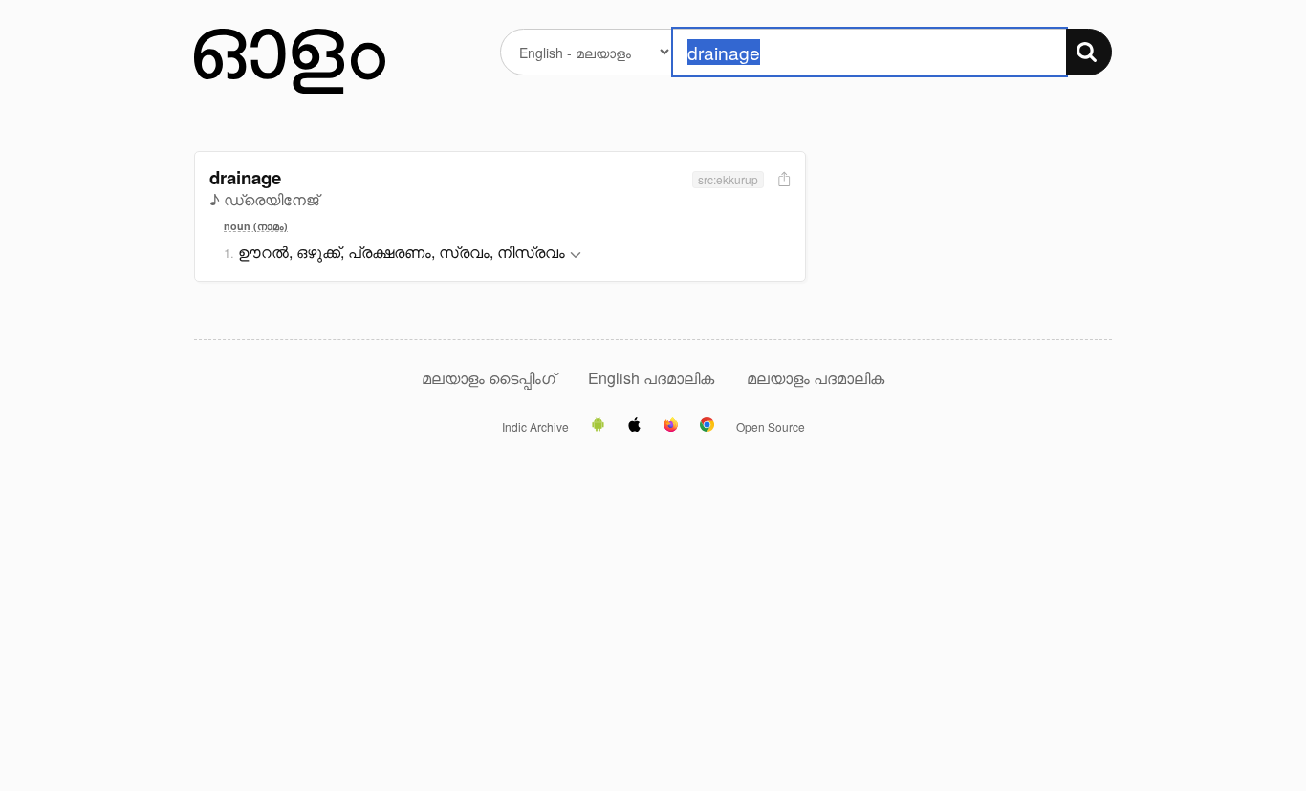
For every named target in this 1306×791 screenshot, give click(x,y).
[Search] (1089, 52)
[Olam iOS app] (634, 426)
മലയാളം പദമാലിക (815, 378)
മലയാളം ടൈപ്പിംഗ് (488, 378)
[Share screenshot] (782, 180)
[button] (575, 256)
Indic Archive (535, 427)
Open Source (770, 427)
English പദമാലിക (653, 378)
